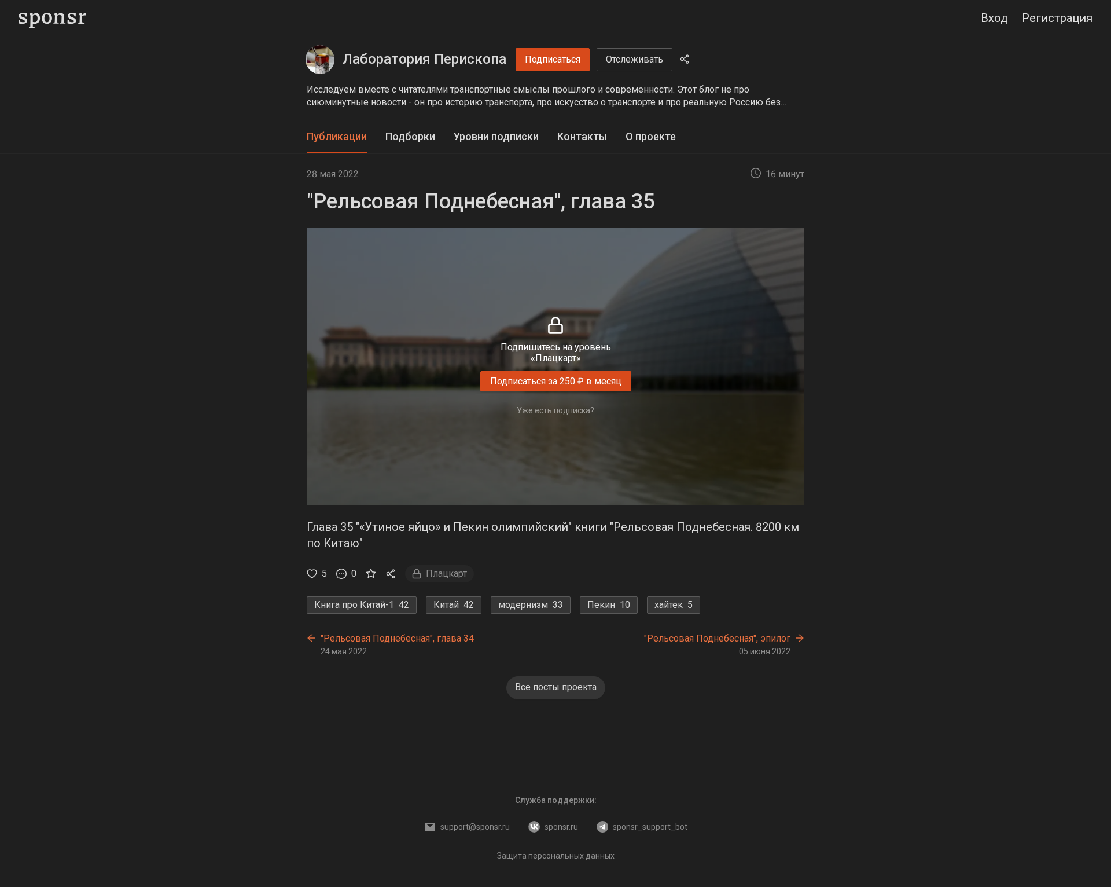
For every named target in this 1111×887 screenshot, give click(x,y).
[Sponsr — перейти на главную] (52, 18)
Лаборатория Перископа (424, 59)
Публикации (337, 136)
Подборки (410, 136)
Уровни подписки (496, 136)
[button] (555, 96)
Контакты (582, 136)
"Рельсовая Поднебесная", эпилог (717, 638)
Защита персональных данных (556, 855)
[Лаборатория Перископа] (320, 59)
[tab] (337, 137)
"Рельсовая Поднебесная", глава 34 (397, 638)
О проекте (651, 136)
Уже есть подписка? (555, 410)
